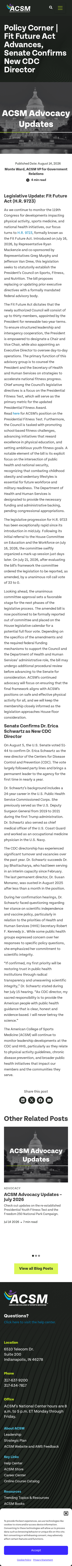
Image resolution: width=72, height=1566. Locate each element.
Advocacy (12, 1188)
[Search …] (50, 8)
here (16, 413)
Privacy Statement (43, 1560)
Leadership (12, 1435)
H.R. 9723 (24, 233)
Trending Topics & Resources (26, 1498)
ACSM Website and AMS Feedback (31, 1447)
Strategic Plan (15, 1441)
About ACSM (14, 1428)
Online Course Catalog (22, 1481)
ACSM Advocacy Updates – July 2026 (33, 1197)
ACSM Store (13, 1469)
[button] (66, 1513)
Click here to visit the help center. (30, 1322)
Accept (36, 1550)
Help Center (13, 1463)
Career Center (15, 1475)
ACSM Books (14, 1504)
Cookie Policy (24, 1560)
